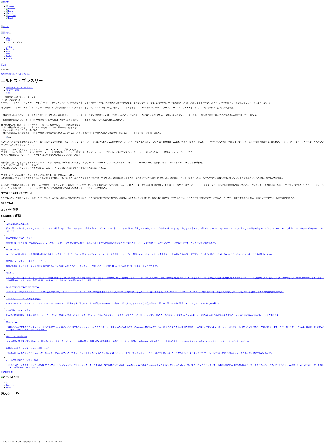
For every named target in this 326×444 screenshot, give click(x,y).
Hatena (9, 58)
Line (8, 51)
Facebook (10, 49)
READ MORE (7, 372)
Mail (8, 54)
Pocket (9, 56)
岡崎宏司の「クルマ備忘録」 (16, 74)
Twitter (9, 47)
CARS (9, 40)
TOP (8, 37)
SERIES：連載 (12, 90)
